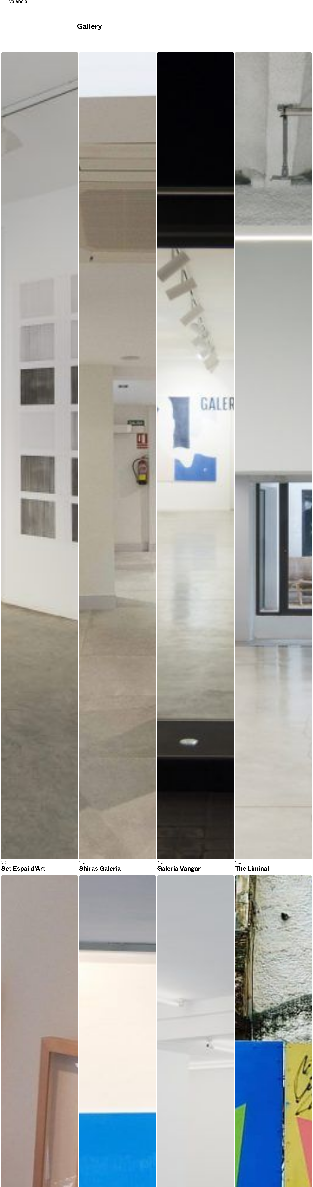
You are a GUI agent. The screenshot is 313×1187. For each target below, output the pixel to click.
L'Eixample (160, 862)
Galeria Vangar (179, 868)
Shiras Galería (100, 868)
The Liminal (252, 868)
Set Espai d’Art (23, 868)
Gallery (4, 863)
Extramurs (238, 862)
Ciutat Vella (4, 862)
